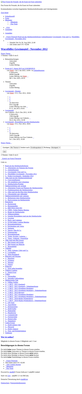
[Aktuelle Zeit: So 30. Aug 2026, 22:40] (5, 41)
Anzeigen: (6, 147)
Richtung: (47, 147)
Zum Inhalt (4, 13)
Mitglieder (8, 20)
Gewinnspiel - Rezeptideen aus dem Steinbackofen (22, 122)
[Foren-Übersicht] (21, 2)
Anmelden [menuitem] (8, 29)
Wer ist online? (7, 337)
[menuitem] (13, 22)
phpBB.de (24, 379)
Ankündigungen (38, 70)
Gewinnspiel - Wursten (13, 91)
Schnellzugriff (10, 16)
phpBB (11, 372)
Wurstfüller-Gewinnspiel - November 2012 (24, 49)
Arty (9, 376)
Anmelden (8, 33)
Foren (7, 18)
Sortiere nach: (25, 147)
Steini (12, 70)
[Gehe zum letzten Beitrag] (27, 76)
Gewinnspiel (9, 110)
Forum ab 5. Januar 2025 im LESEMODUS (20, 68)
